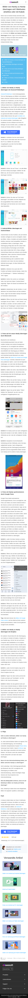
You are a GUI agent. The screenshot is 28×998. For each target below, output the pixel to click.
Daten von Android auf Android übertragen (14, 873)
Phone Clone (23, 746)
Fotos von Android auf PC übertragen (13, 905)
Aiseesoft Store (6, 969)
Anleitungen (9, 958)
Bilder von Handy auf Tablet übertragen (13, 921)
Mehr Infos (14, 996)
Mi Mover (20, 748)
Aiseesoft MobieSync (6, 94)
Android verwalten (13, 851)
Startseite (4, 958)
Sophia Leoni (17, 849)
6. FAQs (5, 82)
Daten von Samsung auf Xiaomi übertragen (14, 952)
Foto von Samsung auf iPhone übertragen (14, 936)
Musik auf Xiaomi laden (9, 889)
